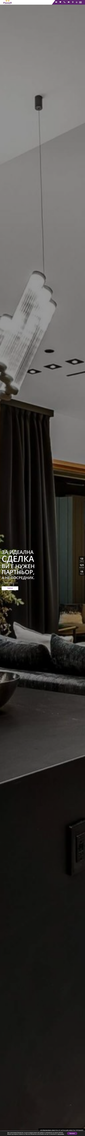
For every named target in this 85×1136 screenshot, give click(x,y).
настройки (61, 1134)
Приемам (72, 1133)
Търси (10, 588)
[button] (77, 2)
